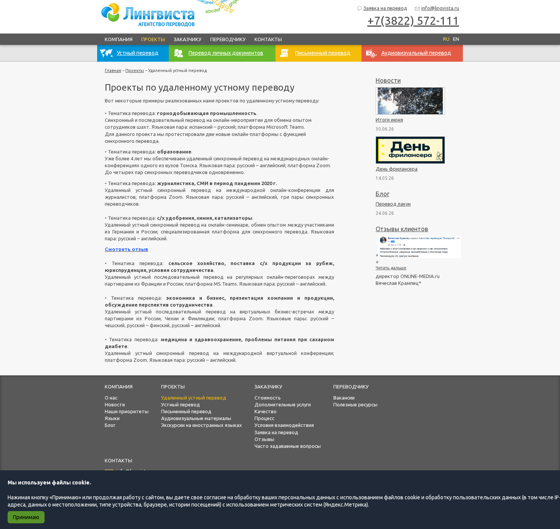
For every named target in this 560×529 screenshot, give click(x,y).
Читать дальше (391, 267)
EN (456, 39)
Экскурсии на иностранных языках (201, 425)
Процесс (264, 418)
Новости (388, 80)
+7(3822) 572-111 (413, 20)
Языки (112, 418)
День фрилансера (397, 168)
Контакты (268, 39)
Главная (113, 70)
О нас (111, 397)
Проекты (153, 39)
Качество (265, 411)
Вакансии (344, 397)
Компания (119, 39)
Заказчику (188, 39)
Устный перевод (180, 404)
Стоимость (267, 397)
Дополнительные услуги (282, 404)
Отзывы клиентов (402, 228)
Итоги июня (389, 119)
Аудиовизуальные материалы (196, 418)
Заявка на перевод (385, 8)
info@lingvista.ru (440, 8)
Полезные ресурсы (355, 404)
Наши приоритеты (127, 411)
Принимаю (26, 517)
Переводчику (228, 39)
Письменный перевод (186, 411)
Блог (382, 193)
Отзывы (264, 439)
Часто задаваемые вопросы (287, 446)
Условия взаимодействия (284, 425)
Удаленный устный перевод (193, 397)
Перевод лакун (393, 203)
